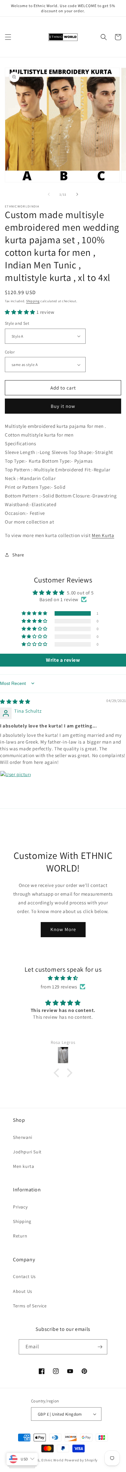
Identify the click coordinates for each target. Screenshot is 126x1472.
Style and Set (17, 323)
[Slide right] (77, 194)
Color (10, 352)
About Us (22, 1291)
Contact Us (24, 1276)
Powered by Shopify (81, 1460)
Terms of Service (30, 1306)
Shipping (33, 301)
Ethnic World (52, 1460)
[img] (15, 701)
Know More (63, 929)
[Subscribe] (100, 1346)
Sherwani (22, 1137)
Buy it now (63, 406)
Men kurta (23, 1166)
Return (20, 1236)
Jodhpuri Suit (27, 1152)
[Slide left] (49, 194)
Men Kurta (103, 535)
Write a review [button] (63, 660)
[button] (8, 37)
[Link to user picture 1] (15, 786)
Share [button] (18, 555)
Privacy (20, 1207)
